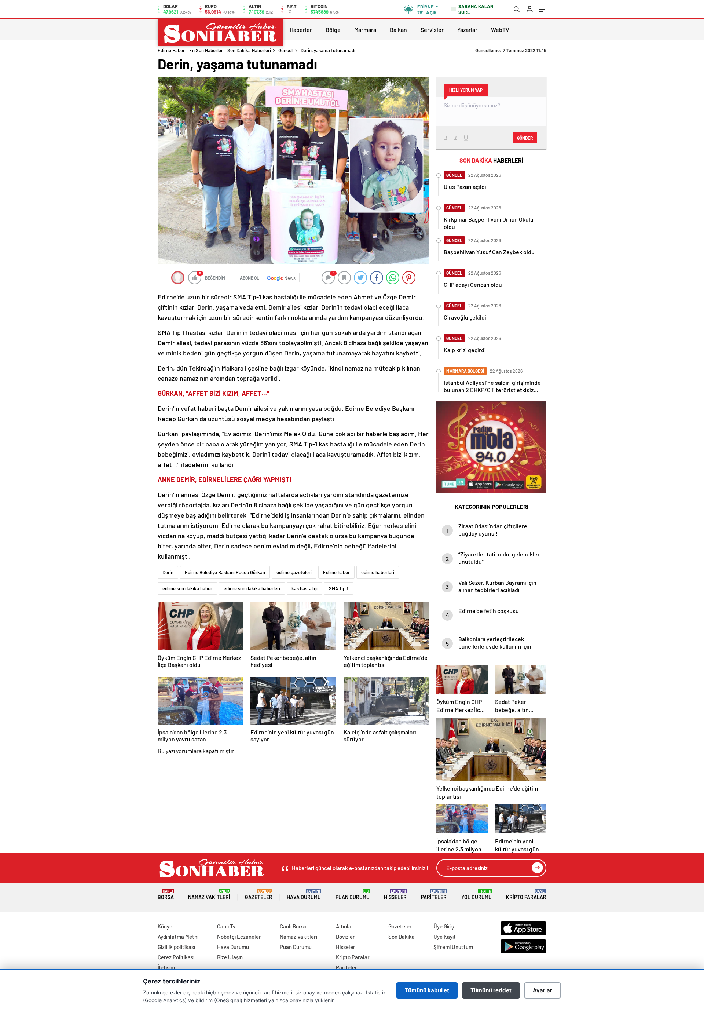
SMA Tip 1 (338, 588)
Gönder (525, 137)
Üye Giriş (443, 926)
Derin (167, 572)
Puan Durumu (353, 894)
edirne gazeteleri (294, 572)
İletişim (166, 967)
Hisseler (395, 894)
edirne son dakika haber (187, 588)
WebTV (500, 29)
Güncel (285, 50)
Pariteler (434, 894)
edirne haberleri (377, 572)
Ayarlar (542, 990)
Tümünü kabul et (427, 990)
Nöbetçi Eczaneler (239, 936)
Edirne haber (336, 572)
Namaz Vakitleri (209, 894)
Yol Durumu (476, 894)
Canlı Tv (226, 926)
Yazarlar (467, 29)
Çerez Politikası (176, 957)
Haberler (301, 29)
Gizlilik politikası (176, 947)
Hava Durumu (304, 894)
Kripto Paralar (526, 894)
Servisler (432, 29)
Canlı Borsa (293, 926)
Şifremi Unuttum (453, 947)
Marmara (365, 29)
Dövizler (345, 936)
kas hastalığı (305, 588)
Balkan (398, 29)
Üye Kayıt (444, 936)
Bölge (333, 29)
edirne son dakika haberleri (252, 588)
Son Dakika (401, 936)
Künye (165, 926)
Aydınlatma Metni (178, 936)
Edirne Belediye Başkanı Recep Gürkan (225, 572)
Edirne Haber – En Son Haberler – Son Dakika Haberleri (214, 50)
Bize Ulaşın (230, 957)
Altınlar (344, 926)
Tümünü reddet (490, 990)
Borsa (166, 894)
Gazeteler (258, 894)
